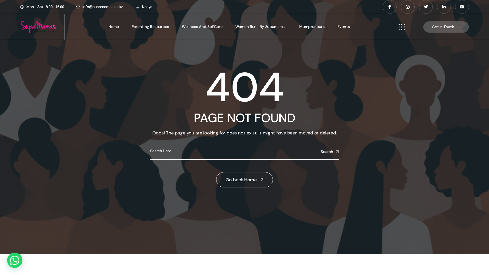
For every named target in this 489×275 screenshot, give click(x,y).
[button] (14, 260)
